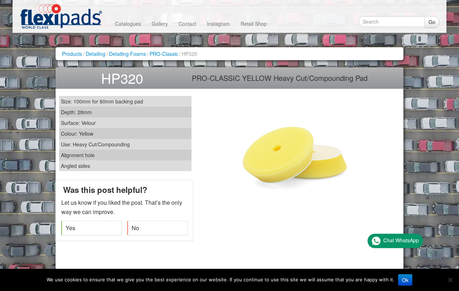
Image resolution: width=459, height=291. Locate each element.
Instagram (218, 23)
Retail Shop (254, 23)
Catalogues (128, 23)
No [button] (135, 228)
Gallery (160, 23)
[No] (450, 279)
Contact (187, 23)
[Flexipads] (61, 16)
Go (432, 21)
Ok (405, 279)
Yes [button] (70, 228)
